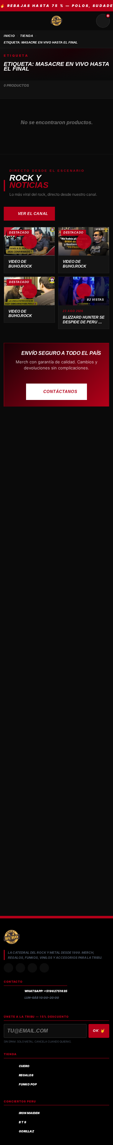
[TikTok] (20, 968)
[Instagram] (8, 968)
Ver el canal (33, 213)
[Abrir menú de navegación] (10, 21)
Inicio (9, 36)
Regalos (26, 1075)
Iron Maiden (29, 1113)
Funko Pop (28, 1084)
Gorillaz (26, 1131)
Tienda (26, 36)
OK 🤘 (99, 1030)
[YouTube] (44, 968)
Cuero (24, 1066)
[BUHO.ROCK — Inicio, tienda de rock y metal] (56, 20)
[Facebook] (32, 968)
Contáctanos (60, 391)
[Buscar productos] (88, 21)
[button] (29, 241)
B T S (22, 1122)
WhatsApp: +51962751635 (45, 991)
